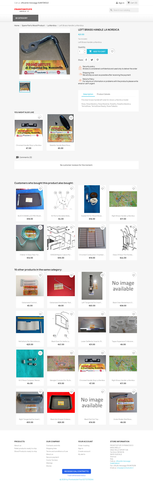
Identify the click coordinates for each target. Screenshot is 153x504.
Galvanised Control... (30, 302)
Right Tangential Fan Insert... (30, 419)
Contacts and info (53, 445)
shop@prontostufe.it (125, 468)
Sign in (80, 448)
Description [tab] (88, 94)
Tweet (92, 60)
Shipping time (51, 448)
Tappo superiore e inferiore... (123, 341)
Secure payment (52, 457)
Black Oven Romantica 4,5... (123, 302)
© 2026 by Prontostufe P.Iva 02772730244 (76, 479)
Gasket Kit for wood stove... (92, 216)
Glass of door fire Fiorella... (123, 255)
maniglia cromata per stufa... (61, 380)
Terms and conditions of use (57, 451)
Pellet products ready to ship (25, 448)
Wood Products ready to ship (25, 451)
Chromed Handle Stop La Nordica (28, 145)
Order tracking (83, 445)
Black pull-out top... (92, 419)
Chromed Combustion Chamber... (92, 255)
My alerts (81, 454)
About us (17, 445)
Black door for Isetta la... (61, 341)
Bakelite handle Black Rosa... (60, 145)
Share (86, 60)
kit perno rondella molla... (61, 216)
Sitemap (49, 463)
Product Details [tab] (103, 94)
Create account (84, 451)
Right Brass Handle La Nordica (123, 216)
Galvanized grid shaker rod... (61, 302)
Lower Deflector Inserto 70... (92, 341)
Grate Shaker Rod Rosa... (123, 419)
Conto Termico (52, 460)
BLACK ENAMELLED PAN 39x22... (30, 216)
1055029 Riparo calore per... (61, 255)
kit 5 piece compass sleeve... (30, 380)
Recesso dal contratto (76, 471)
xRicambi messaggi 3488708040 (35, 3)
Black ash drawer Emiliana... (61, 419)
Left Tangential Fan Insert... (92, 302)
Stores (49, 466)
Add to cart (97, 51)
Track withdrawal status (76, 475)
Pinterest (97, 60)
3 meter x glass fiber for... (30, 255)
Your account (85, 441)
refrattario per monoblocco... (30, 341)
